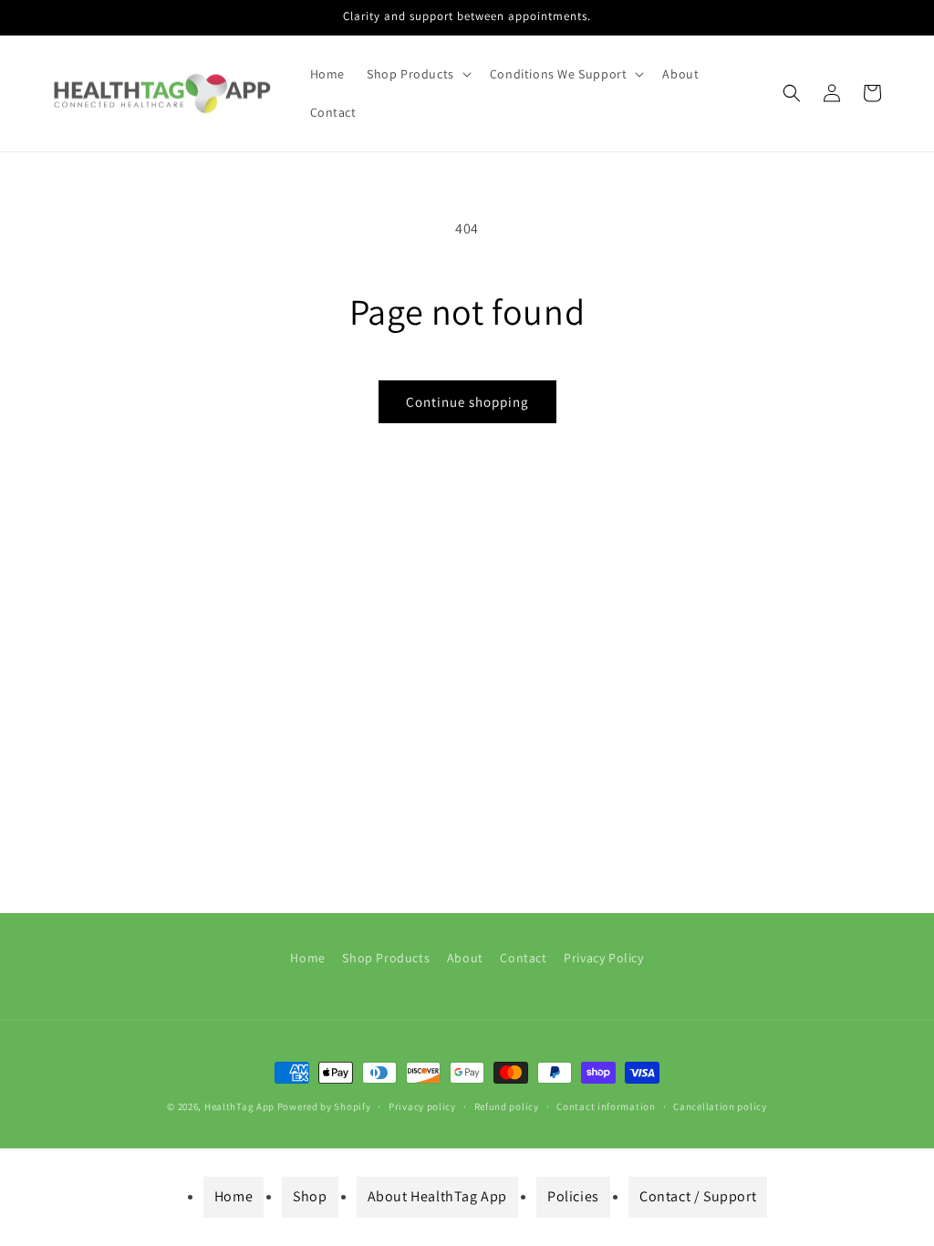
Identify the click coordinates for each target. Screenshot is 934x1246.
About (465, 958)
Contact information (605, 1106)
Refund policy (506, 1106)
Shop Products (386, 958)
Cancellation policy (719, 1106)
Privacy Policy (603, 958)
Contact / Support (697, 1196)
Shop (310, 1196)
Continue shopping (467, 401)
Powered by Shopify (324, 1106)
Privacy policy (422, 1106)
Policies (573, 1196)
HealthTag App (239, 1106)
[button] (417, 74)
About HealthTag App (437, 1196)
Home (307, 958)
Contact (523, 958)
